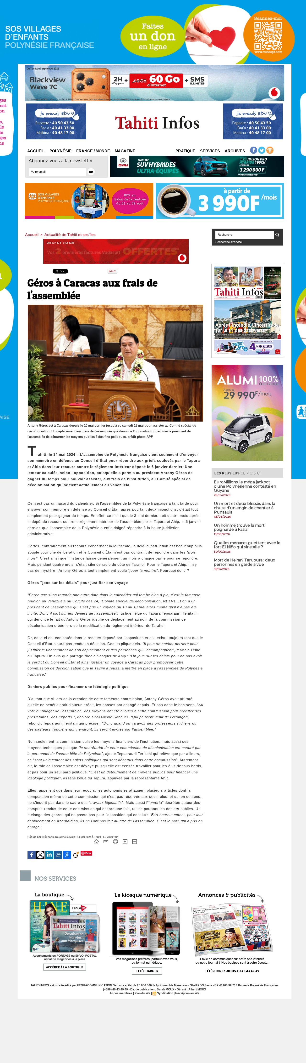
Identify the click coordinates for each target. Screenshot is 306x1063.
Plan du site (142, 993)
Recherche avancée (228, 242)
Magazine (125, 151)
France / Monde (93, 151)
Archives (235, 151)
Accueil (36, 151)
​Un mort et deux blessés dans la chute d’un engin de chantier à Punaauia (244, 507)
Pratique (185, 151)
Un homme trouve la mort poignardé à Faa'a (239, 527)
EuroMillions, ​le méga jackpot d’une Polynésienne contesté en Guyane (245, 486)
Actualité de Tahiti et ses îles (69, 234)
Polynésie (60, 151)
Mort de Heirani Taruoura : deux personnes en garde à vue (244, 562)
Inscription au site (187, 993)
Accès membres (121, 993)
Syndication (165, 993)
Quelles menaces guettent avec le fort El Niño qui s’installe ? (247, 545)
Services (210, 151)
